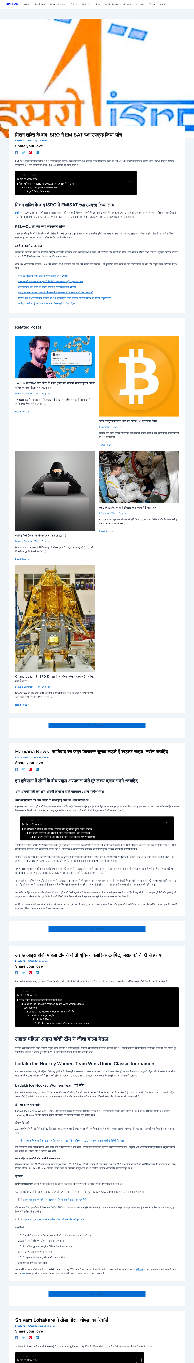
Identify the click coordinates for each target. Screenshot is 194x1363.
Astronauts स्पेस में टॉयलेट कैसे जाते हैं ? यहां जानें (127, 507)
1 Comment (42, 140)
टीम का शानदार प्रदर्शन (44, 1015)
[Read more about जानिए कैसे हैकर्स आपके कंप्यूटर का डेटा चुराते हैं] (55, 490)
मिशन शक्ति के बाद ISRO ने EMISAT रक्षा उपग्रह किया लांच (46, 183)
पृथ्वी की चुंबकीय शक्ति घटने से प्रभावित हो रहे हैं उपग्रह (43, 275)
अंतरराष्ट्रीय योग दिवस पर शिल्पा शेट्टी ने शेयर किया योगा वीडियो (47, 286)
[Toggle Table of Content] (130, 179)
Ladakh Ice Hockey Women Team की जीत (52, 1011)
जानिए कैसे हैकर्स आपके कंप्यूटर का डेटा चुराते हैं (41, 535)
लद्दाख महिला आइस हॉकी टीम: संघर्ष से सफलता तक (66, 1023)
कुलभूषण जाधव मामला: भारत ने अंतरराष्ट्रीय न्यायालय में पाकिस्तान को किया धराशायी (55, 292)
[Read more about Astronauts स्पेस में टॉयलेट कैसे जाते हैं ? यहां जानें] (139, 476)
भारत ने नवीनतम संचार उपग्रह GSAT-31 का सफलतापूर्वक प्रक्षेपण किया (50, 281)
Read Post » (22, 411)
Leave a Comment (24, 393)
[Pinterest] (30, 152)
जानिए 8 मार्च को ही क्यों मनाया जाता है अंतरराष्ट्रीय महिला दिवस (46, 303)
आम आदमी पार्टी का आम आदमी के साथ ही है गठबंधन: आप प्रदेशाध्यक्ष (64, 836)
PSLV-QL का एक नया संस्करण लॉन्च (41, 187)
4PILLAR (12, 4)
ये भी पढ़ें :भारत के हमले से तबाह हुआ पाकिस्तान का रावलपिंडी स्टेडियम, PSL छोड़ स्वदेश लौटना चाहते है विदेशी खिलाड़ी (71, 1140)
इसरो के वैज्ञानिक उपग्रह (40, 191)
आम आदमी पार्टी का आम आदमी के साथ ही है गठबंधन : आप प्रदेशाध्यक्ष (59, 832)
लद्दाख (24, 1273)
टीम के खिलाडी (45, 1019)
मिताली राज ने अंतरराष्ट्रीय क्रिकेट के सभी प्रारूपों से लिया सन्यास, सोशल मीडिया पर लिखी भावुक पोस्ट (64, 298)
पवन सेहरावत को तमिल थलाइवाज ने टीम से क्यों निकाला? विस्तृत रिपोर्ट (56, 1199)
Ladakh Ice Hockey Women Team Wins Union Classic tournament (54, 1005)
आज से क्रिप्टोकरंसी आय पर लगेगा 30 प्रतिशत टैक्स (128, 421)
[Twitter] (23, 152)
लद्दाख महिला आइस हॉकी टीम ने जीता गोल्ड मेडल (40, 999)
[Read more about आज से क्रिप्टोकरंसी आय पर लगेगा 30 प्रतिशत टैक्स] (139, 376)
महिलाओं (139, 1269)
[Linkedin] (37, 152)
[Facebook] (16, 152)
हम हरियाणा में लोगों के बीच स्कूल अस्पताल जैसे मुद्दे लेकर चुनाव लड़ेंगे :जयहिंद (58, 829)
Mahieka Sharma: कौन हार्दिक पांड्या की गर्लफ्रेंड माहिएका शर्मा (54, 1219)
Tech (37, 393)
